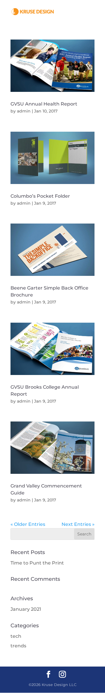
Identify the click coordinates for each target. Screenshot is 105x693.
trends (18, 646)
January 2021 (25, 609)
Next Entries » (78, 524)
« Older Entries (27, 524)
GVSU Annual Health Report (43, 104)
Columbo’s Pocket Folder (40, 196)
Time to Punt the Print (37, 563)
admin (24, 111)
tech (15, 636)
